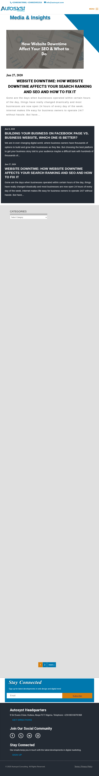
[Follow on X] (20, 735)
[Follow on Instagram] (37, 735)
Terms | (78, 766)
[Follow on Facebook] (12, 735)
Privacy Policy (86, 766)
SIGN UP (17, 755)
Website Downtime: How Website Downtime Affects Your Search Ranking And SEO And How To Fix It (50, 86)
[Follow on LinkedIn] (29, 735)
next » (51, 664)
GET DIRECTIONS (22, 720)
